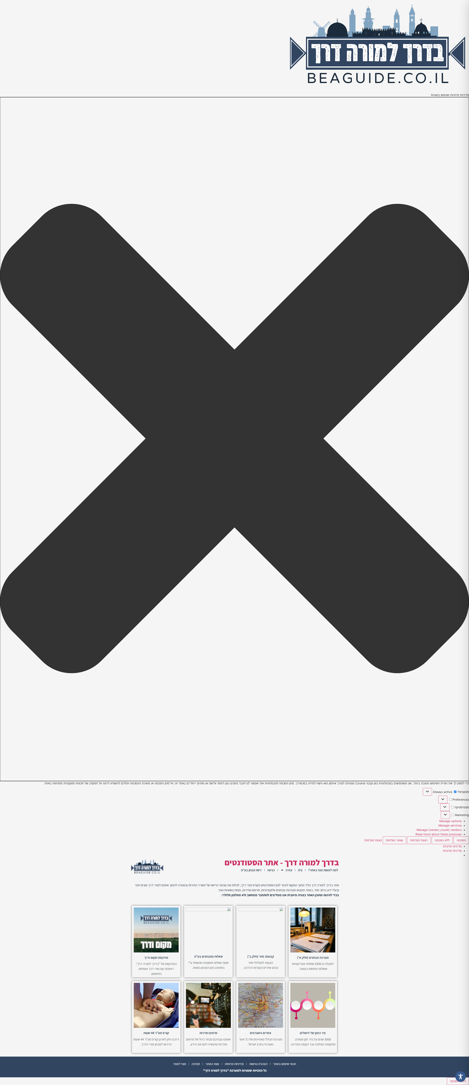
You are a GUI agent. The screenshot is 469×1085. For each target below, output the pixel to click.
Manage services (450, 825)
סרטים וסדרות (208, 1033)
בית (300, 870)
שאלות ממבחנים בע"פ (208, 956)
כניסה (271, 870)
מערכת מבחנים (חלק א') (313, 957)
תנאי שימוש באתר (284, 1064)
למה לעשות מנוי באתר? (323, 870)
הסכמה (461, 840)
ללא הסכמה (442, 840)
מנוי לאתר (179, 1064)
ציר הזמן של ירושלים (313, 1033)
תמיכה (196, 1064)
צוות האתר (212, 1064)
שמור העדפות (394, 840)
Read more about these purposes (439, 834)
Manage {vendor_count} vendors (439, 830)
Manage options (450, 821)
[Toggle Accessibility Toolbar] (460, 1076)
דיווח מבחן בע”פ (251, 870)
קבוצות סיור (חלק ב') (260, 956)
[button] (234, 439)
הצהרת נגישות (258, 1064)
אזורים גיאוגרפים (260, 1033)
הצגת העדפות (419, 840)
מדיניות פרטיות (452, 846)
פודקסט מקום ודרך (156, 957)
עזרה (289, 870)
